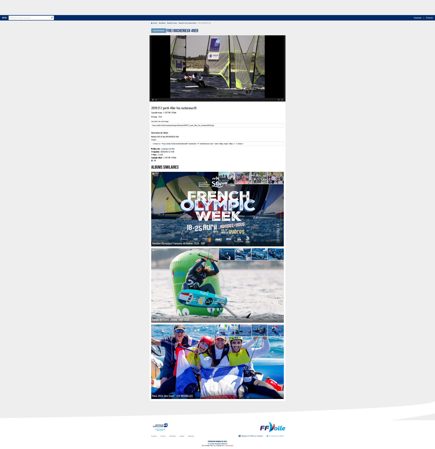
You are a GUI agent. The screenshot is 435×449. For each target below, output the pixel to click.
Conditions (172, 436)
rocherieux (164, 149)
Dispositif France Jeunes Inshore (187, 23)
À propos (154, 436)
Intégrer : (154, 140)
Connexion (417, 17)
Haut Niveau (162, 23)
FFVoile (269, 7)
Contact (163, 436)
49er (173, 149)
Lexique (182, 436)
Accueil (155, 23)
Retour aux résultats (158, 31)
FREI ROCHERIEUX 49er (182, 31)
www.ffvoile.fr (229, 446)
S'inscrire (429, 17)
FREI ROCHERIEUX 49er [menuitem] (204, 23)
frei (170, 149)
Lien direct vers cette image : (160, 121)
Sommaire (191, 436)
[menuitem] (154, 23)
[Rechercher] (52, 18)
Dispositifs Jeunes (172, 23)
